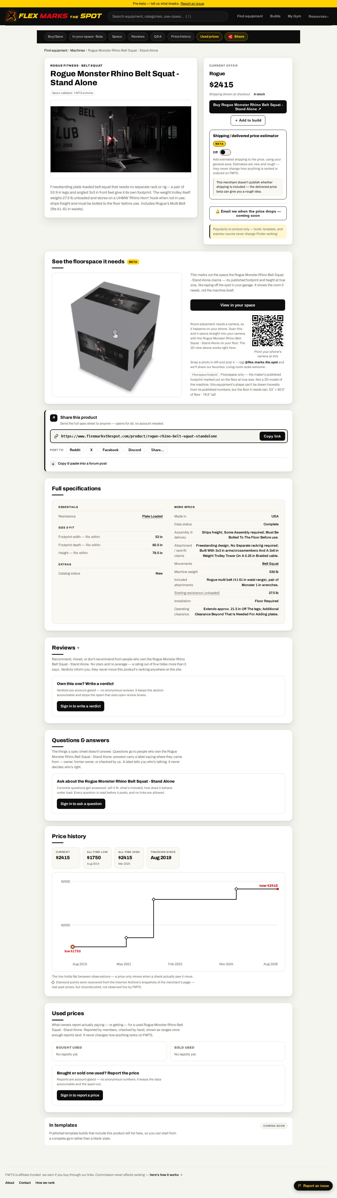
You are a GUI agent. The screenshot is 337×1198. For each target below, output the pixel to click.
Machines (77, 50)
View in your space (237, 305)
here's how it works (164, 1175)
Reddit (75, 450)
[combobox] (167, 16)
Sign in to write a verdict (81, 706)
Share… (157, 450)
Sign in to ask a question (81, 804)
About (9, 1183)
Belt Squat (270, 564)
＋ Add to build (248, 120)
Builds (275, 16)
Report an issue (192, 4)
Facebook (110, 450)
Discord (134, 450)
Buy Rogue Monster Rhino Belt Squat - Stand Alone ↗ (248, 107)
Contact (25, 1183)
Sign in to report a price (80, 1095)
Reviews (65, 648)
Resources (319, 16)
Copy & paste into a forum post (79, 463)
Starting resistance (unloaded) (197, 593)
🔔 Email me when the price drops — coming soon (248, 213)
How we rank (45, 1183)
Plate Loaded (152, 516)
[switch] (222, 152)
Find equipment (250, 16)
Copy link (272, 436)
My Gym (294, 16)
